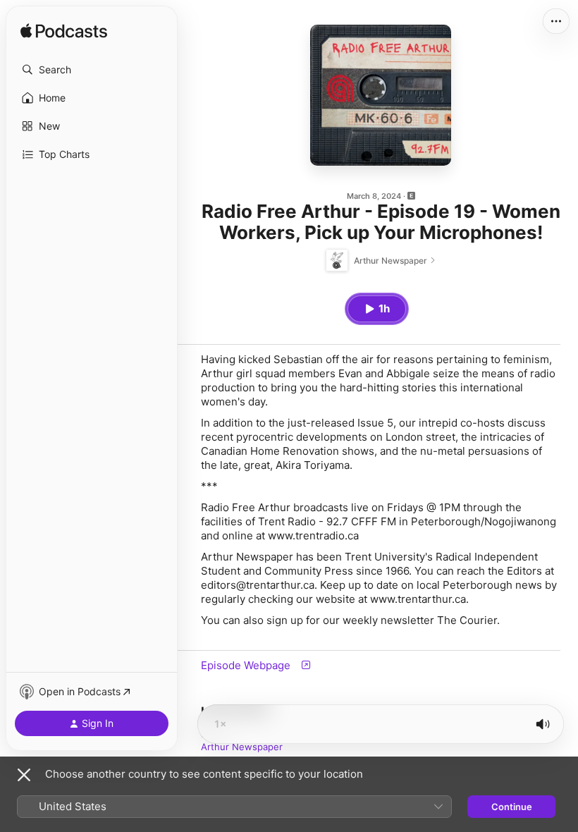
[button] (92, 70)
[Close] (24, 775)
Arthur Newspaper (242, 746)
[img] (63, 32)
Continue (511, 806)
